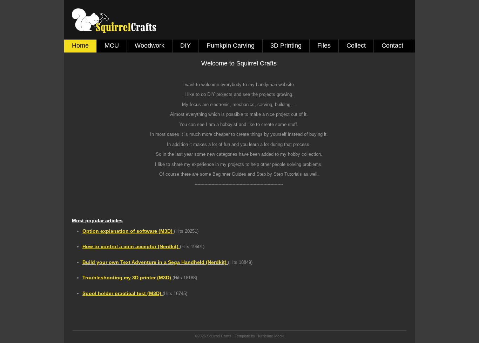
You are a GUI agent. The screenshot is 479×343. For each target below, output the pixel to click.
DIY (185, 45)
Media (279, 336)
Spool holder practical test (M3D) (122, 293)
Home (80, 45)
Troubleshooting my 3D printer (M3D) (127, 277)
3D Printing (286, 45)
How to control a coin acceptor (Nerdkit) (131, 246)
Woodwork (149, 45)
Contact (392, 45)
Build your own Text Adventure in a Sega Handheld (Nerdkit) (155, 262)
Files (324, 45)
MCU (111, 45)
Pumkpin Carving (231, 45)
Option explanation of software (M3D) (128, 231)
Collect (356, 45)
